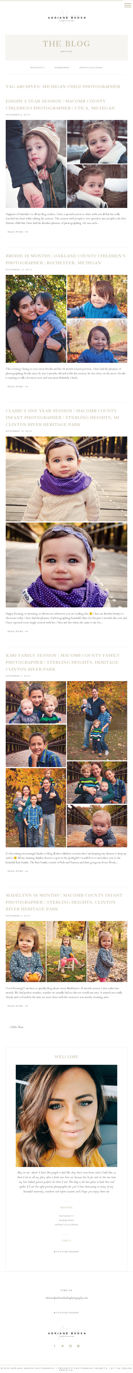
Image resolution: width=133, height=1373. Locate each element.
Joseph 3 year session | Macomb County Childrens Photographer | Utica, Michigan (60, 105)
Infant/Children (91, 68)
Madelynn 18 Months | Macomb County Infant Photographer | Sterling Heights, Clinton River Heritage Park (64, 902)
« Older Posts (16, 1027)
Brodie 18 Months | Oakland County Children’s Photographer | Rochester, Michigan (66, 259)
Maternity (37, 68)
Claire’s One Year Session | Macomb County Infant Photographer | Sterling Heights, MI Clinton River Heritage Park (62, 417)
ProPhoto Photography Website (83, 1368)
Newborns (62, 68)
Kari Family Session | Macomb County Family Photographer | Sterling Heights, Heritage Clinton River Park (63, 662)
